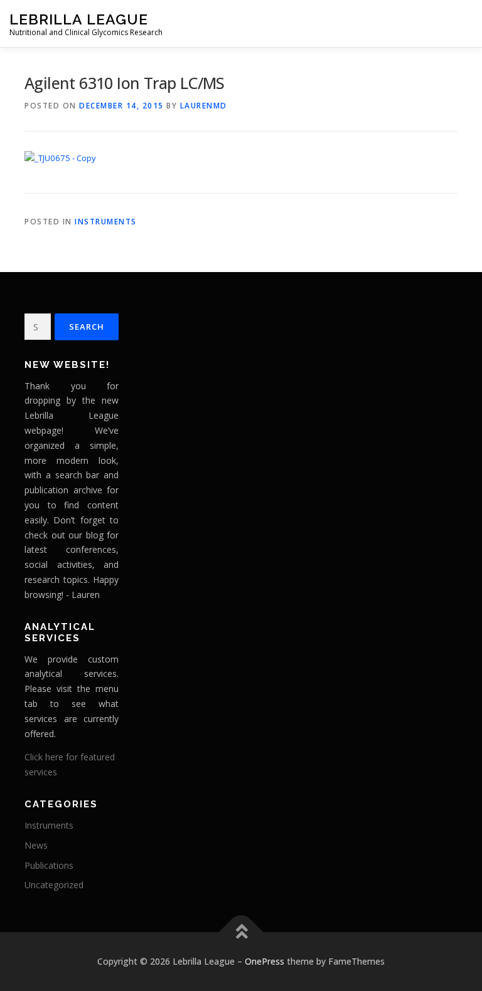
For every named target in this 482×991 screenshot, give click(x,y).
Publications (48, 865)
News (36, 845)
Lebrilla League (78, 19)
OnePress (264, 961)
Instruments (106, 221)
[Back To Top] (241, 932)
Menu (462, 23)
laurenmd (203, 105)
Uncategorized (53, 885)
